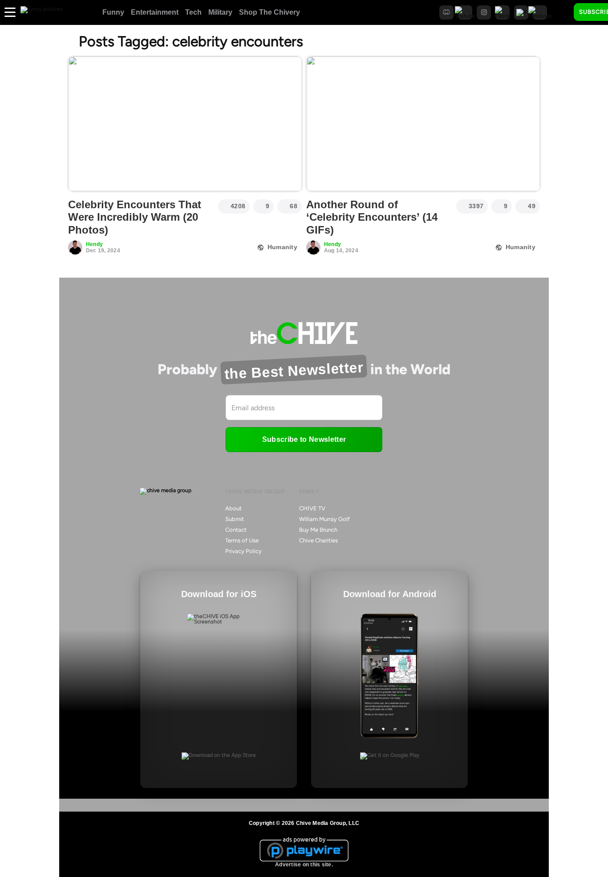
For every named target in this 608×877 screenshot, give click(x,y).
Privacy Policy (243, 551)
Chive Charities (318, 540)
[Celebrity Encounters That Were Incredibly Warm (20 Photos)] (185, 124)
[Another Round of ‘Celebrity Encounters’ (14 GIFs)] (423, 124)
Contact (236, 529)
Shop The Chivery (269, 12)
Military (220, 12)
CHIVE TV (312, 508)
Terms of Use (242, 540)
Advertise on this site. (304, 864)
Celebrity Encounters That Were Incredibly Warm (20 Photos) (134, 217)
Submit (234, 519)
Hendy (94, 244)
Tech (193, 12)
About (233, 508)
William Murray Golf (324, 519)
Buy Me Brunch (318, 529)
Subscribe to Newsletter (304, 439)
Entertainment (154, 12)
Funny (113, 12)
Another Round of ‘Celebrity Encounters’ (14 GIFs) (372, 217)
